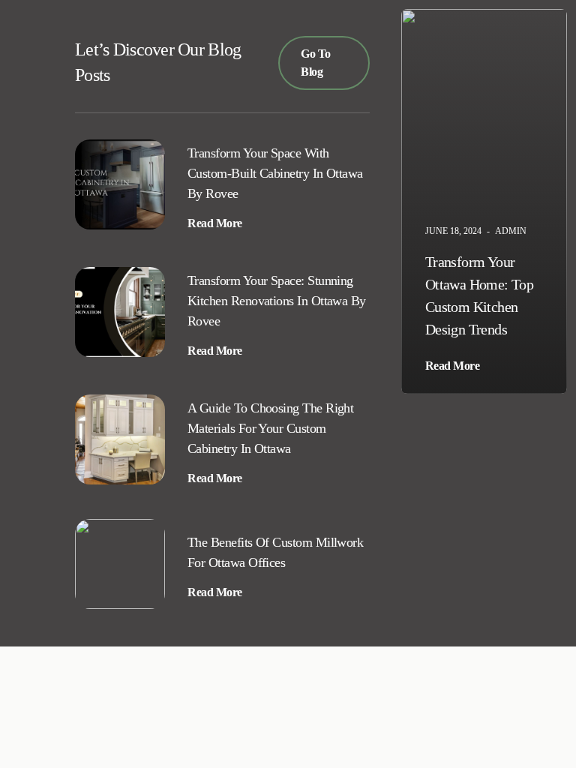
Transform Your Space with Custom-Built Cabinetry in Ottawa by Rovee (275, 173)
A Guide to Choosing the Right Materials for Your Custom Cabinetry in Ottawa (270, 428)
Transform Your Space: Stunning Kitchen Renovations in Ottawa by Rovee (277, 300)
